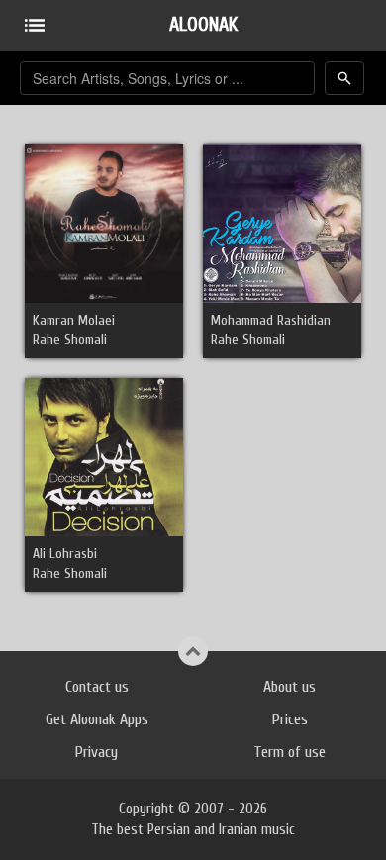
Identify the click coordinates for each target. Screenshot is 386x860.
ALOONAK (203, 24)
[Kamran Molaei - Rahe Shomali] (104, 223)
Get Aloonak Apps (97, 719)
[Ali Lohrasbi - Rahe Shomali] (104, 456)
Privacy (96, 752)
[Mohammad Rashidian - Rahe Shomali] (282, 223)
